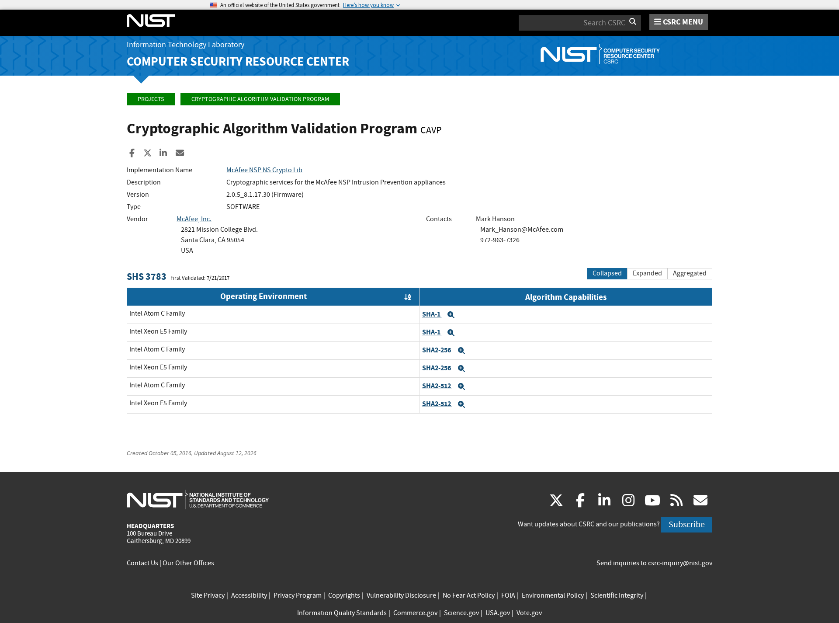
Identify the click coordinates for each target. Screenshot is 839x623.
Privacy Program (298, 595)
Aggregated (690, 273)
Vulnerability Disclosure (401, 595)
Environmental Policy (553, 595)
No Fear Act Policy (469, 595)
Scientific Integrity (616, 595)
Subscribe (687, 524)
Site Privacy (208, 595)
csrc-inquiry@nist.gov (680, 563)
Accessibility (249, 595)
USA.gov (497, 613)
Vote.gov (529, 613)
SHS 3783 (146, 276)
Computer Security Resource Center (238, 61)
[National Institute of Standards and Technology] (198, 499)
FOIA (508, 595)
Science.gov (461, 613)
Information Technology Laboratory (185, 45)
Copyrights (344, 595)
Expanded (647, 273)
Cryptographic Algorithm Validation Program (260, 99)
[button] (451, 314)
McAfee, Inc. (194, 219)
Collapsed (607, 273)
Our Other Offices (188, 563)
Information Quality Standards (342, 613)
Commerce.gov (415, 613)
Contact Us (142, 563)
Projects (151, 99)
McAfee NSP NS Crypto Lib (264, 170)
